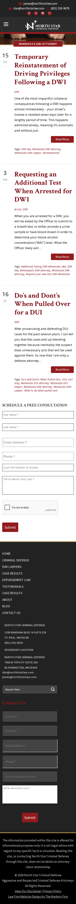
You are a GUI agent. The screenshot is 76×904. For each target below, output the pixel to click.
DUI (64, 379)
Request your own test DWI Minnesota (48, 274)
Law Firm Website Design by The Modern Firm (38, 897)
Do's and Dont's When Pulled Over (41, 379)
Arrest (17, 209)
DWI (16, 91)
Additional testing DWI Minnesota (40, 266)
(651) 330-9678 (60, 8)
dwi (64, 266)
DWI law (26, 149)
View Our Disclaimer (28, 891)
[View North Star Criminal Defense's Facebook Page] (29, 13)
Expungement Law (16, 580)
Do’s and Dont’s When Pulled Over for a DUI (42, 304)
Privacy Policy (52, 891)
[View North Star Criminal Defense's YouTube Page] (43, 13)
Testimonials (13, 586)
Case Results (12, 573)
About (7, 599)
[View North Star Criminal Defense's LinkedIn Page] (36, 13)
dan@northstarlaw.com (28, 8)
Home (6, 553)
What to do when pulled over (41, 390)
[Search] (50, 13)
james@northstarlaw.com (40, 3)
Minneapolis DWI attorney (35, 270)
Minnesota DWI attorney (46, 149)
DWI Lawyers (12, 567)
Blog (6, 606)
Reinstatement (51, 153)
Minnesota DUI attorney (35, 383)
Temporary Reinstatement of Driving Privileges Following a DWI (42, 69)
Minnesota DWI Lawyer (27, 153)
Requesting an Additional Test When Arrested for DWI (43, 187)
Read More (62, 139)
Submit (10, 527)
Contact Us (11, 613)
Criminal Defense (15, 560)
